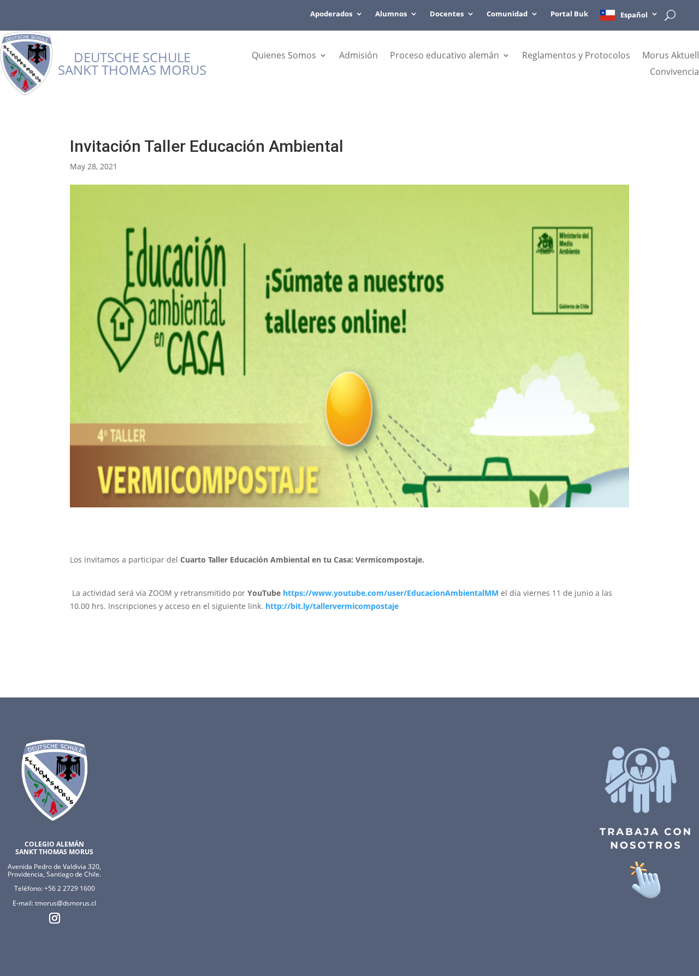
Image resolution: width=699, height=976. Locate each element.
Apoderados (331, 14)
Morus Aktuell (670, 56)
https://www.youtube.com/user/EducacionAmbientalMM (391, 593)
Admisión (358, 56)
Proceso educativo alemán (444, 56)
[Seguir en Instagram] (55, 918)
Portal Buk (569, 14)
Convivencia (674, 73)
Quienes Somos (284, 56)
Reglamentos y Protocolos (576, 56)
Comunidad (507, 14)
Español (634, 15)
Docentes (447, 14)
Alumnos (391, 14)
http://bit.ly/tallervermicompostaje (332, 606)
